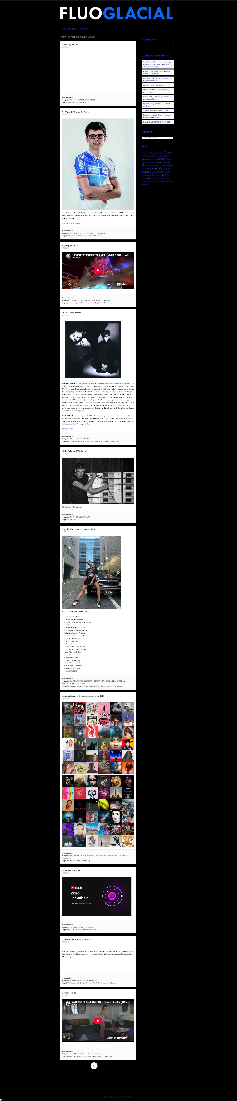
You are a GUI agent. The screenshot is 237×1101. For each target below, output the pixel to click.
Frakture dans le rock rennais (76, 939)
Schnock (146, 175)
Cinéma (168, 152)
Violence (168, 181)
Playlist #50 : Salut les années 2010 (78, 529)
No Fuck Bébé (159, 85)
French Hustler (69, 993)
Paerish (85, 236)
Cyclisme (156, 156)
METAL (113, 681)
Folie (148, 159)
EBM (80, 303)
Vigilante (161, 181)
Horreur (146, 165)
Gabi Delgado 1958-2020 (74, 451)
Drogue (75, 303)
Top (89, 861)
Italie (152, 165)
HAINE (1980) (163, 110)
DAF (67, 520)
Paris (162, 168)
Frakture (72, 983)
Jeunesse (108, 686)
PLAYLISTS (120, 681)
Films (144, 159)
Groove (103, 686)
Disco (162, 156)
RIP (75, 520)
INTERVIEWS (74, 980)
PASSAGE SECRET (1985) (161, 122)
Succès (107, 441)
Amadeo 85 (69, 1056)
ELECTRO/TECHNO (76, 300)
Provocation (103, 983)
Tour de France (96, 236)
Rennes (113, 983)
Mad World (78, 441)
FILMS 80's (87, 1054)
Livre (156, 165)
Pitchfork (114, 686)
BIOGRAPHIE (74, 439)
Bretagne (68, 102)
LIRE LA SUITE (67, 429)
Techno (95, 930)
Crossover (73, 686)
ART (71, 855)
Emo (76, 236)
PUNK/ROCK (74, 100)
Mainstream (85, 441)
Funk (89, 1056)
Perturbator (91, 303)
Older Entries (94, 1066)
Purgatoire (98, 303)
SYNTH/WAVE (84, 100)
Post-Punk (96, 983)
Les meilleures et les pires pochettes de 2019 (83, 696)
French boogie (83, 1056)
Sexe (154, 175)
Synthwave (105, 303)
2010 (67, 686)
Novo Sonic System (71, 870)
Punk (82, 102)
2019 (67, 861)
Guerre (158, 162)
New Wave (93, 441)
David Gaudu (70, 236)
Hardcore (167, 161)
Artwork (72, 861)
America (68, 441)
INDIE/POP (73, 233)
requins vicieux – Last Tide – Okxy (155, 71)
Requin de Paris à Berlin (151, 74)
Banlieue (160, 153)
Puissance (89, 930)
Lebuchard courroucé (150, 115)
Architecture (146, 153)
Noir (84, 930)
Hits (73, 441)
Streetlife (147, 178)
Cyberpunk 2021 (70, 245)
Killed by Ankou (70, 44)
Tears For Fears (114, 441)
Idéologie (82, 983)
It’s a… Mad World (71, 312)
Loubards (100, 1056)
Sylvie (145, 104)
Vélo (143, 184)
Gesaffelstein (78, 930)
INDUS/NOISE (88, 300)
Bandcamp (154, 153)
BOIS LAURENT (149, 78)
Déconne (85, 686)
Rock (86, 102)
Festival (78, 102)
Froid (77, 983)
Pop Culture (100, 441)
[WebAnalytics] (1, 1100)
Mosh (170, 165)
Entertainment (93, 686)
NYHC (155, 168)
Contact (85, 29)
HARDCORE (88, 681)
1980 (67, 983)
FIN (99, 686)
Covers (78, 861)
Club (143, 156)
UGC (149, 181)
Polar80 (106, 1056)
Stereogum (121, 686)
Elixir (73, 102)
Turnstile (144, 181)
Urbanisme (155, 181)
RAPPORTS (91, 233)
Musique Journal (74, 223)
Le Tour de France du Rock (75, 112)
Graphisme (84, 861)
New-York (146, 168)
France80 (161, 158)
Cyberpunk (69, 303)
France (80, 236)
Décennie (79, 686)
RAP (73, 684)
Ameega (76, 1056)
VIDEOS (92, 100)
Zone (110, 1056)
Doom (68, 930)
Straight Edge (163, 175)
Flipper (85, 303)
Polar (168, 169)
